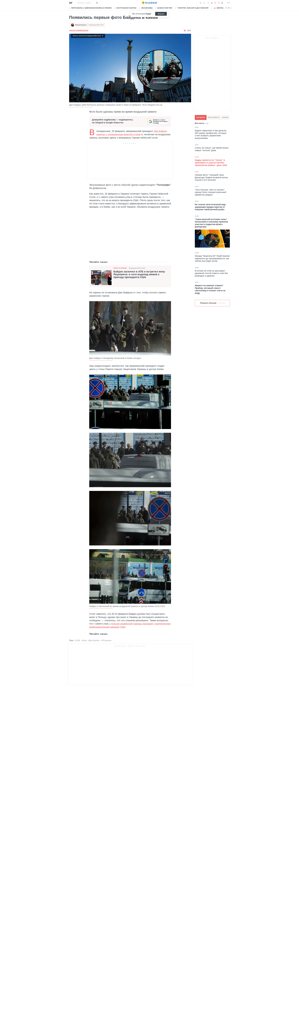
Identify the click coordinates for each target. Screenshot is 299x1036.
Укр (228, 3)
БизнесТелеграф (164, 8)
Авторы (220, 8)
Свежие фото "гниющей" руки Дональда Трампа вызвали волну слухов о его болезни (211, 177)
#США (77, 640)
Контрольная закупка (126, 8)
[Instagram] (218, 3)
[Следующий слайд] (231, 8)
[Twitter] (215, 2)
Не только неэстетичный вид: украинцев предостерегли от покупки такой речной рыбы (210, 207)
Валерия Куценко (80, 25)
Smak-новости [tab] (213, 117)
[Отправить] (97, 3)
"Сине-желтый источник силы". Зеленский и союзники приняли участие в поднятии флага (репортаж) (211, 223)
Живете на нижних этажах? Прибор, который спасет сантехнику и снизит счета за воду (210, 289)
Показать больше (208, 303)
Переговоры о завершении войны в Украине (91, 8)
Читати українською (78, 30)
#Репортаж (106, 640)
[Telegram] (208, 3)
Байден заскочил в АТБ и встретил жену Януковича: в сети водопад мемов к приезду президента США (139, 274)
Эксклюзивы (147, 8)
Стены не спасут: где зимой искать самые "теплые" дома (212, 149)
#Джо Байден (94, 640)
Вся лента (199, 123)
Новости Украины (120, 268)
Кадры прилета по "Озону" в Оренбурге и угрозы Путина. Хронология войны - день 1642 (211, 162)
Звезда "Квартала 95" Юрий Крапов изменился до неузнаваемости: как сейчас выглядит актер (212, 258)
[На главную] (149, 3)
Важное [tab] (225, 117)
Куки (148, 14)
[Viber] (204, 3)
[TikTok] (222, 3)
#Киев (84, 640)
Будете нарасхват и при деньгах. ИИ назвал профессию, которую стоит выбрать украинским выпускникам (211, 134)
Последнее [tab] (200, 117)
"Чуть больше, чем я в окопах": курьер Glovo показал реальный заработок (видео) (210, 192)
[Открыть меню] (71, 3)
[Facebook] (200, 3)
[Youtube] (212, 3)
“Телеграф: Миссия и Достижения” (193, 8)
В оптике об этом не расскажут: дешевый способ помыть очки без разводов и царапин (211, 273)
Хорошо (161, 14)
